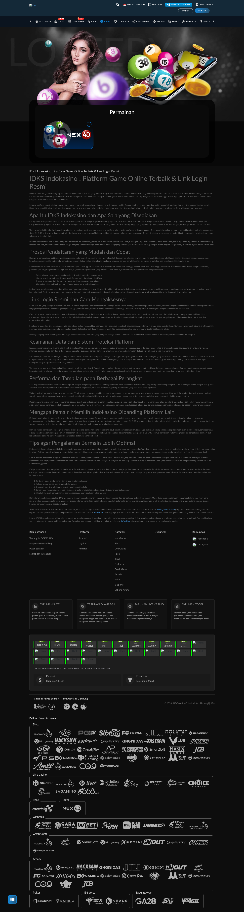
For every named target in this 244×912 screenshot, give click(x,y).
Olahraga (123, 21)
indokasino (98, 513)
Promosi (83, 538)
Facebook (203, 539)
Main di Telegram (180, 5)
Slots (61, 21)
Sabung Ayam (210, 21)
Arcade (161, 21)
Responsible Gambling (40, 543)
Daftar (202, 11)
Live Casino (78, 21)
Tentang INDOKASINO (41, 538)
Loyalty (82, 543)
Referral (83, 549)
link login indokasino (166, 510)
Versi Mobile (206, 5)
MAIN (68, 135)
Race (93, 21)
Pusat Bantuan (36, 549)
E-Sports (191, 21)
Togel (107, 21)
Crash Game (142, 21)
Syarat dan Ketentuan (40, 554)
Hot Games (45, 21)
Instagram (203, 544)
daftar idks (125, 521)
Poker (175, 21)
